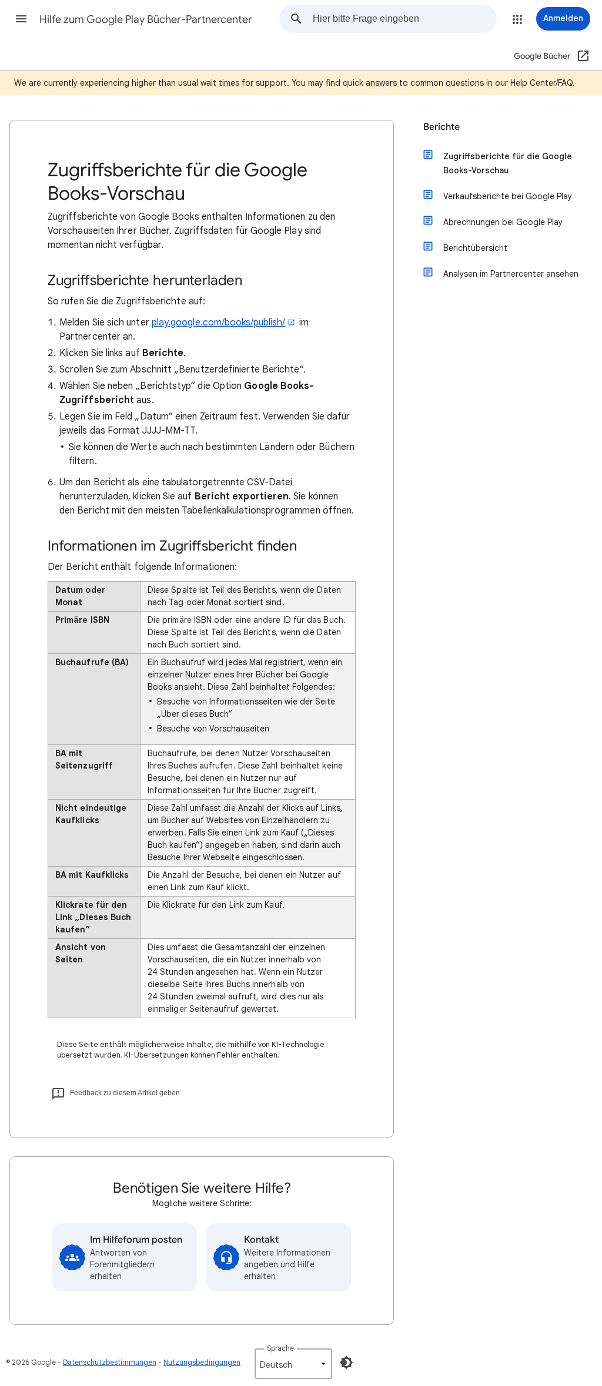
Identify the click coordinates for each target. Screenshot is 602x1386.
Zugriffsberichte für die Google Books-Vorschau (507, 163)
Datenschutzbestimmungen (109, 1362)
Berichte (441, 127)
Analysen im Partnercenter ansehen (510, 274)
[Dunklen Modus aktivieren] (346, 1362)
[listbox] (293, 1363)
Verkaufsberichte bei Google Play (507, 196)
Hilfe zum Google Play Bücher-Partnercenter (145, 19)
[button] (21, 19)
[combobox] (404, 18)
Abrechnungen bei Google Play (503, 222)
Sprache (280, 1348)
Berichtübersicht (475, 248)
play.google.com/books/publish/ (218, 322)
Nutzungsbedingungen (201, 1362)
